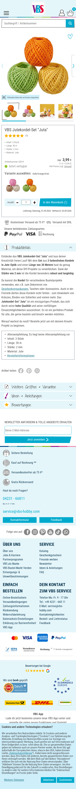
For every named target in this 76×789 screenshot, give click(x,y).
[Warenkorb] (70, 12)
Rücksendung (10, 610)
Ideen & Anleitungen (51, 568)
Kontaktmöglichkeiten (51, 614)
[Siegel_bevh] (15, 687)
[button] (5, 65)
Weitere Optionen (14, 780)
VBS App (8, 627)
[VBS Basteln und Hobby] (38, 8)
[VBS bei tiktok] (58, 531)
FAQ (41, 572)
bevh (16, 680)
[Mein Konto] (62, 12)
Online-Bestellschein (14, 597)
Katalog (43, 551)
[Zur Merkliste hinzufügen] (70, 36)
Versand (67, 166)
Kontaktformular (19, 520)
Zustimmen (65, 780)
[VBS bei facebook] (27, 531)
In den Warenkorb (53, 202)
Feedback (56, 520)
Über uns (8, 551)
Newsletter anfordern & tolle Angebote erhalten (38, 422)
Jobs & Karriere (12, 555)
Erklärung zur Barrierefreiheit (19, 623)
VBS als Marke (11, 563)
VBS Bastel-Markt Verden (17, 568)
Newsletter (45, 563)
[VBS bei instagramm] (34, 531)
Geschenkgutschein (50, 555)
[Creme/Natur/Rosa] (13, 185)
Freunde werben (48, 559)
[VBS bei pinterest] (42, 531)
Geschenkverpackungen (14, 289)
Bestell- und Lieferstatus (53, 618)
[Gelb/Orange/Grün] (29, 185)
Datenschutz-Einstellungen (18, 618)
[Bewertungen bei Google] (38, 668)
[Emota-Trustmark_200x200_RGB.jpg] (63, 685)
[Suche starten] (70, 23)
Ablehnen (48, 780)
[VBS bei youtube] (50, 531)
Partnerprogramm (13, 559)
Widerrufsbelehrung (14, 614)
